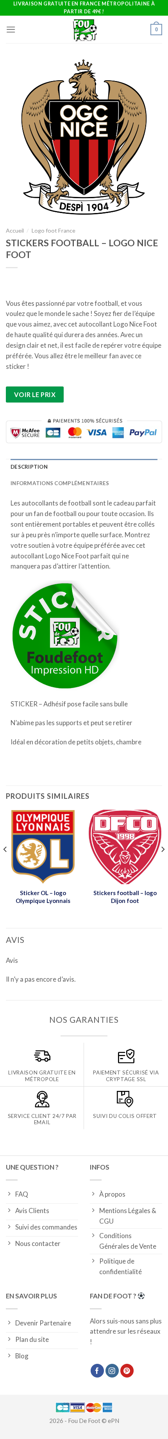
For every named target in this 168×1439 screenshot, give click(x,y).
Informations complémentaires (60, 483)
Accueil (15, 230)
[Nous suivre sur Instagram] (112, 1371)
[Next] (162, 865)
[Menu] (11, 30)
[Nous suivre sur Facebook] (97, 1371)
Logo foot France (53, 230)
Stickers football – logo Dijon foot (125, 896)
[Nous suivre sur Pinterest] (127, 1371)
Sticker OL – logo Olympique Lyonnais (43, 896)
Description (29, 467)
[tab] (84, 467)
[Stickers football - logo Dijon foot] (125, 847)
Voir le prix (35, 394)
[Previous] (5, 865)
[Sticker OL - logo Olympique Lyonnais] (43, 847)
